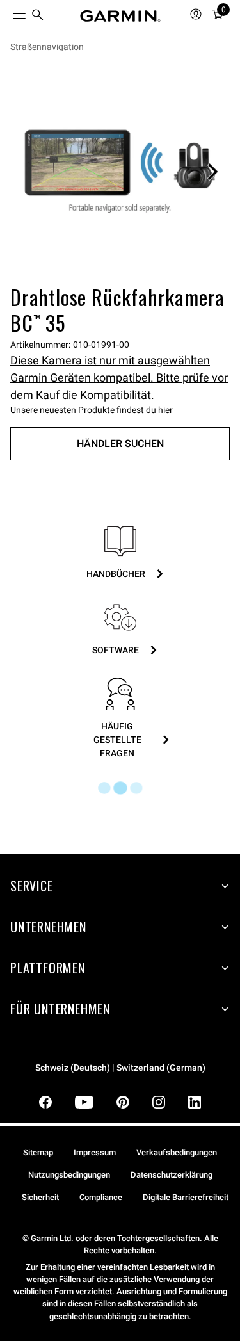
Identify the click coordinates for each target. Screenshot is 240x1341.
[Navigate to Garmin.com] (120, 16)
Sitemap (38, 1152)
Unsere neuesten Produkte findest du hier (91, 410)
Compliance (100, 1197)
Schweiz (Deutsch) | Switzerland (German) (120, 1067)
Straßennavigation (47, 46)
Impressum (95, 1152)
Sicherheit (40, 1197)
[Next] (212, 171)
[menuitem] (37, 16)
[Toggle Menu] (7, 13)
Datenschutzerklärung (171, 1175)
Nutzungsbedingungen (69, 1175)
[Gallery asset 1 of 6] (120, 171)
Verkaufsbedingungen (176, 1152)
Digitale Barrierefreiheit (185, 1197)
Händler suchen (120, 443)
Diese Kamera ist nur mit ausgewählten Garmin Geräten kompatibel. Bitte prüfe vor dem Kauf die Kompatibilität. (119, 378)
